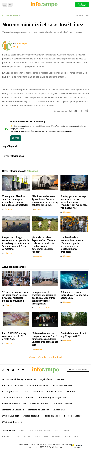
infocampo (38, 209)
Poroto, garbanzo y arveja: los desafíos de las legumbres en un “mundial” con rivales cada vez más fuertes (74, 202)
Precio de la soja (10, 415)
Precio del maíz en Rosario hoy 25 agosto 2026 (73, 335)
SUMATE (15, 138)
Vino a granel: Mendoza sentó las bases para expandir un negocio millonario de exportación (15, 200)
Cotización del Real (62, 385)
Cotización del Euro (37, 385)
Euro (46, 437)
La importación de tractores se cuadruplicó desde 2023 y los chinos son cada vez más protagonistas (44, 297)
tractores (27, 437)
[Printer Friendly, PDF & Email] (86, 112)
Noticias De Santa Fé (13, 409)
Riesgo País (59, 409)
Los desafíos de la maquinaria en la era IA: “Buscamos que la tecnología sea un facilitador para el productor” (72, 244)
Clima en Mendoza (62, 403)
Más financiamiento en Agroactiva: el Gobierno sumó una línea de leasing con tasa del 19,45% (45, 200)
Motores (71, 391)
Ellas (25, 391)
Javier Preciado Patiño (42, 308)
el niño (22, 431)
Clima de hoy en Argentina (52, 397)
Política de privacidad (78, 370)
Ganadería (37, 391)
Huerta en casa (54, 391)
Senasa (60, 379)
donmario (56, 437)
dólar (37, 437)
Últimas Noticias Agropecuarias (19, 379)
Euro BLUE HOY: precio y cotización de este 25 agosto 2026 (14, 336)
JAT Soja (67, 437)
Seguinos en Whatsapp (82, 4)
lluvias (29, 397)
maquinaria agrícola (10, 437)
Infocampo (5, 15)
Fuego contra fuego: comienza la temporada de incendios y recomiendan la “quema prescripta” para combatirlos (15, 243)
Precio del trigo (52, 415)
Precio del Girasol (73, 415)
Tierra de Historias (12, 397)
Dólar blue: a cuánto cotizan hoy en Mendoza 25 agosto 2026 (74, 294)
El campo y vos (10, 391)
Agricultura (46, 379)
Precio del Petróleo (12, 421)
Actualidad (14, 15)
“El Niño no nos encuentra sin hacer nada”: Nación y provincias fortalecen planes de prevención (15, 296)
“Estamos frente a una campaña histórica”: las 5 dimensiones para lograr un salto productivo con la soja (45, 339)
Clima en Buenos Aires (14, 403)
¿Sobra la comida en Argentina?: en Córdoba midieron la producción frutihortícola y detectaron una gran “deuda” (43, 244)
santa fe (57, 431)
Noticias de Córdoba (38, 409)
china (66, 431)
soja (76, 437)
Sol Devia (8, 209)
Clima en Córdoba (39, 403)
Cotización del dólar (12, 385)
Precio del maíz (31, 415)
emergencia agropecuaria (39, 431)
